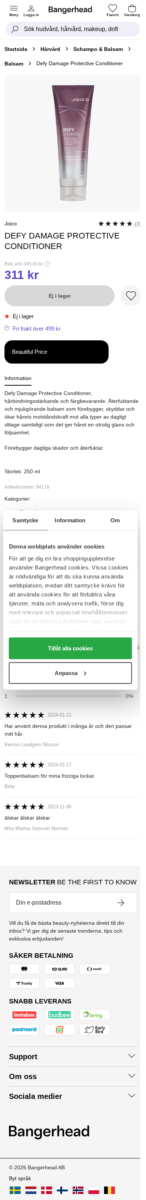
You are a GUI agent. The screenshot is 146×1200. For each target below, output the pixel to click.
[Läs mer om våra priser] (48, 264)
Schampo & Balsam (98, 49)
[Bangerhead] (73, 10)
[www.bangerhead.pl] (94, 1190)
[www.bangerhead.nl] (31, 1190)
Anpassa (66, 672)
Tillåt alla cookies (70, 648)
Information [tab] (70, 520)
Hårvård (50, 49)
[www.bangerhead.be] (109, 1190)
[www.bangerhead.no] (78, 1190)
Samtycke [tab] (25, 520)
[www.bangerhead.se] (15, 1190)
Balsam (13, 64)
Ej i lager (60, 296)
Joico (10, 224)
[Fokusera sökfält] (15, 29)
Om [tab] (115, 520)
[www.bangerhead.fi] (62, 1190)
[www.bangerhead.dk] (46, 1190)
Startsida (15, 49)
